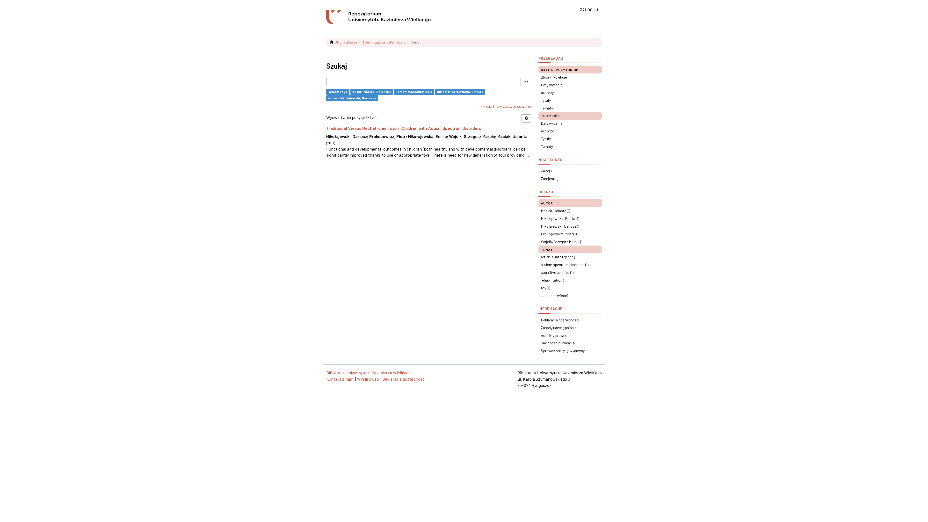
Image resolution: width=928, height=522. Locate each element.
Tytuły (546, 100)
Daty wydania (551, 84)
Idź (526, 82)
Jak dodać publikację (558, 343)
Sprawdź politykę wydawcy (563, 350)
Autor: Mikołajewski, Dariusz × (352, 98)
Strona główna (346, 42)
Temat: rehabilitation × (414, 92)
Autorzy (547, 92)
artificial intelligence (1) (559, 256)
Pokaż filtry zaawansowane (506, 106)
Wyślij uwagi (368, 379)
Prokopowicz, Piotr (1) (559, 234)
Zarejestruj (549, 178)
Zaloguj (547, 170)
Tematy (547, 108)
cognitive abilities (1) (557, 272)
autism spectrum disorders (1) (564, 264)
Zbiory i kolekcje (554, 77)
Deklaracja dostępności (560, 320)
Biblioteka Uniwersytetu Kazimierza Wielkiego (368, 372)
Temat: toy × (338, 92)
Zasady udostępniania (559, 327)
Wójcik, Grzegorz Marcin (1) (562, 241)
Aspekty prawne (554, 335)
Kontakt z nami (340, 379)
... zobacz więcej (554, 295)
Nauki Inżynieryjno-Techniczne (384, 42)
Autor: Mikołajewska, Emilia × (460, 92)
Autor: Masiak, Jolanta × (371, 92)
